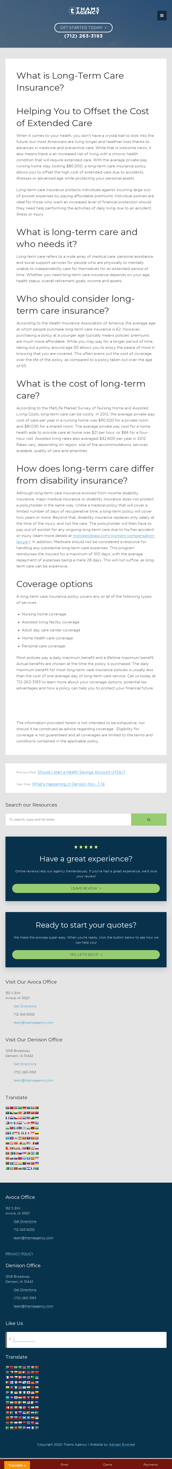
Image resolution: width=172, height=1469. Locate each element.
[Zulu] (37, 1168)
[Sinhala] (7, 1158)
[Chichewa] (28, 1113)
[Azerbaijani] (28, 1108)
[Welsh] (20, 1168)
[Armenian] (24, 1108)
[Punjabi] (11, 1153)
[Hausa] (16, 1128)
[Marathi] (7, 1148)
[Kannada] (37, 1133)
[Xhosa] (24, 1168)
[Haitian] (11, 1128)
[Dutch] (24, 1118)
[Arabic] (20, 1108)
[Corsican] (7, 1118)
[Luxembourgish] (11, 1143)
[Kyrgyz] (24, 1138)
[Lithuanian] (7, 1143)
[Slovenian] (16, 1158)
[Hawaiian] (20, 1128)
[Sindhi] (37, 1153)
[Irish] (20, 1133)
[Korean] (16, 1138)
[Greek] (37, 1123)
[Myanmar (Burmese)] (16, 1148)
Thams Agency (23, 1340)
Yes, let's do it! (84, 955)
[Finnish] (11, 1123)
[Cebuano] (24, 1113)
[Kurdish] (20, 1138)
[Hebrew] (24, 1128)
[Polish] (37, 1148)
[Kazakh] (7, 1138)
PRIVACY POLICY (19, 1254)
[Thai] (28, 1163)
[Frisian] (20, 1123)
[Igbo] (11, 1133)
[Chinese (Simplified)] (32, 1113)
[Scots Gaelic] (24, 1158)
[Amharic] (16, 1108)
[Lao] (28, 1138)
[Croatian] (11, 1118)
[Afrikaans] (7, 1108)
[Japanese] (28, 1133)
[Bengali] (7, 1113)
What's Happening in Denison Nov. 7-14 (68, 784)
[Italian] (24, 1133)
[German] (32, 1123)
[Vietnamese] (16, 1168)
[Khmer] (11, 1138)
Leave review (84, 888)
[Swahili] (7, 1163)
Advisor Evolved (122, 1444)
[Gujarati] (7, 1128)
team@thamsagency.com (33, 1022)
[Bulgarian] (16, 1113)
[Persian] (32, 1148)
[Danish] (20, 1118)
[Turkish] (32, 1163)
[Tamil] (20, 1163)
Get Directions (25, 1006)
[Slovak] (11, 1158)
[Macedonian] (16, 1143)
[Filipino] (7, 1123)
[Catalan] (20, 1113)
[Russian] (20, 1153)
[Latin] (32, 1138)
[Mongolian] (11, 1148)
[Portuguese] (7, 1153)
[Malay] (28, 1143)
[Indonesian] (16, 1133)
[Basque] (32, 1108)
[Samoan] (20, 1158)
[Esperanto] (32, 1118)
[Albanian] (11, 1108)
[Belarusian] (37, 1108)
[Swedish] (11, 1163)
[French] (16, 1123)
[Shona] (28, 1153)
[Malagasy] (20, 1143)
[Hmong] (32, 1128)
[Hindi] (28, 1128)
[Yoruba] (32, 1168)
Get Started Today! (81, 28)
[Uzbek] (11, 1168)
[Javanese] (32, 1133)
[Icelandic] (7, 1133)
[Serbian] (24, 1153)
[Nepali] (20, 1148)
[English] (28, 1118)
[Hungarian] (37, 1128)
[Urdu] (7, 1168)
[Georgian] (28, 1123)
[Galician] (24, 1123)
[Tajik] (16, 1163)
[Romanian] (16, 1153)
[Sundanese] (37, 1158)
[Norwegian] (24, 1148)
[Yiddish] (28, 1168)
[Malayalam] (24, 1143)
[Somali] (28, 1158)
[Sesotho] (32, 1153)
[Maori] (37, 1143)
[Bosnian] (11, 1113)
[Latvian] (37, 1138)
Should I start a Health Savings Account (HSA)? (81, 772)
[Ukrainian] (37, 1163)
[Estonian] (37, 1118)
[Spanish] (32, 1158)
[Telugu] (24, 1163)
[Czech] (16, 1118)
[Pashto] (28, 1148)
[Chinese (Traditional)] (37, 1113)
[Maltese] (32, 1143)
